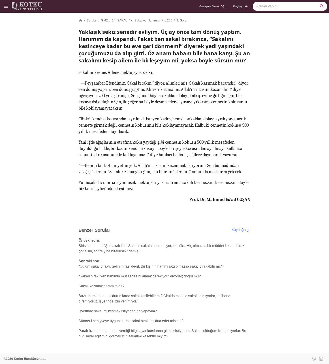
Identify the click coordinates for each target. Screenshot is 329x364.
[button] (322, 6)
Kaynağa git (240, 230)
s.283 (168, 20)
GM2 (104, 20)
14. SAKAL (119, 20)
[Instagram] (321, 358)
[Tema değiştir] (313, 358)
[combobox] (290, 6)
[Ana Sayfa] (81, 19)
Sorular (92, 20)
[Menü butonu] (6, 6)
